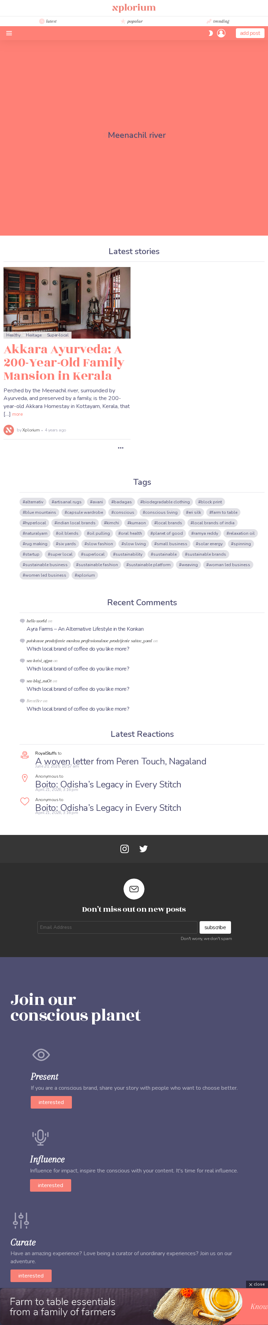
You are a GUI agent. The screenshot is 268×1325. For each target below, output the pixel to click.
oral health (131, 533)
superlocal (94, 554)
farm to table (224, 512)
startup (32, 554)
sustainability (129, 554)
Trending (220, 21)
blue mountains (40, 512)
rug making (36, 544)
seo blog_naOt (39, 680)
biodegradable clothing (166, 502)
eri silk (194, 512)
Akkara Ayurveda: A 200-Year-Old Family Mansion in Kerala (64, 362)
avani (97, 502)
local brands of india (213, 523)
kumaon (138, 523)
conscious (124, 512)
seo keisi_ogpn (39, 660)
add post (250, 33)
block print (211, 502)
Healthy (13, 335)
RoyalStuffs (46, 753)
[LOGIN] (221, 33)
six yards (67, 544)
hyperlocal (35, 523)
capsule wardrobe (85, 512)
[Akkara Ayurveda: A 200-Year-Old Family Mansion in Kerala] (67, 303)
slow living (135, 544)
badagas (123, 502)
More (17, 414)
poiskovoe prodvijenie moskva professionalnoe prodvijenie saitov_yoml (89, 640)
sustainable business (46, 565)
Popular (134, 21)
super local (61, 554)
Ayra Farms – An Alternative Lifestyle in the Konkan (85, 629)
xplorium (86, 575)
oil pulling (99, 533)
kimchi (112, 523)
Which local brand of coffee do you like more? (78, 649)
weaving (189, 565)
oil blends (68, 533)
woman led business (229, 565)
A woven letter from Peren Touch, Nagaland (120, 761)
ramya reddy (206, 533)
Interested (51, 1102)
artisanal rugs (68, 502)
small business (172, 544)
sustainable (165, 554)
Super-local (58, 335)
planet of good (168, 533)
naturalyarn (36, 533)
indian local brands (76, 523)
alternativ (34, 502)
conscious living (161, 512)
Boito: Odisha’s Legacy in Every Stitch (108, 784)
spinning (242, 544)
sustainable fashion (98, 565)
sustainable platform (150, 565)
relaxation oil (242, 533)
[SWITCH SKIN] (211, 33)
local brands (169, 523)
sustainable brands (206, 554)
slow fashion (100, 544)
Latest (51, 21)
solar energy (210, 544)
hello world (36, 620)
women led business (45, 575)
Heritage (33, 335)
